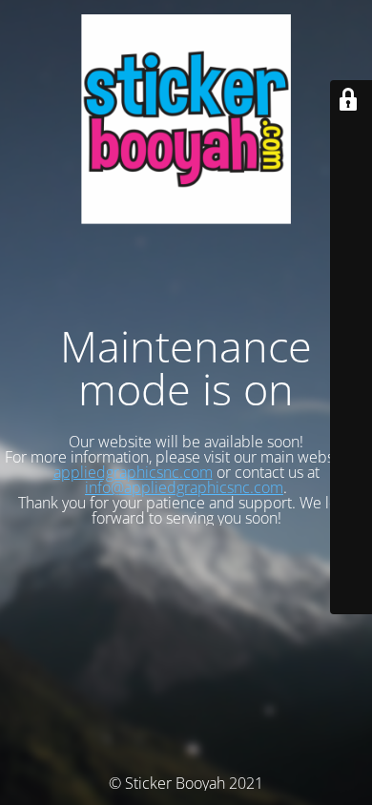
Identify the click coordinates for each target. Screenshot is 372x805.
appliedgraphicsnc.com (133, 472)
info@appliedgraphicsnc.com (184, 487)
